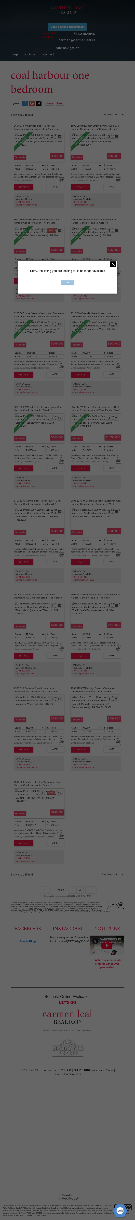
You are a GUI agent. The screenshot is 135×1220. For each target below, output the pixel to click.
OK (67, 282)
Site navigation (67, 48)
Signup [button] (49, 103)
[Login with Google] (32, 105)
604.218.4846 (84, 34)
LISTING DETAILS (23, 187)
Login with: (16, 103)
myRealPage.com (67, 1198)
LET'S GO (67, 1002)
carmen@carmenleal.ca (77, 40)
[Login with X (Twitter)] (38, 105)
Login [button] (59, 103)
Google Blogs (28, 941)
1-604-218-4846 (23, 202)
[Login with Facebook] (25, 105)
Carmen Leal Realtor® (67, 9)
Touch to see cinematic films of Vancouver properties (107, 964)
